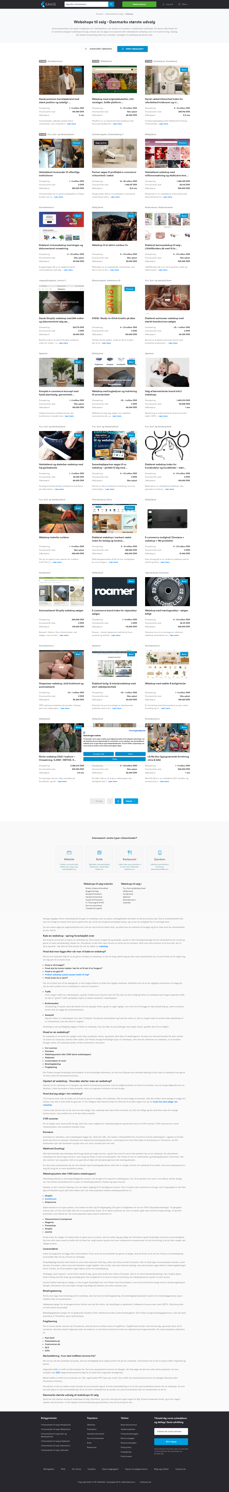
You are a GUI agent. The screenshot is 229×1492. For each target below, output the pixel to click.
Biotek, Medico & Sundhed (97, 888)
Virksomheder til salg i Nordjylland (56, 1424)
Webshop (91, 1424)
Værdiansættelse (128, 1429)
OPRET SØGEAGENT (134, 49)
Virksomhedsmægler (129, 1433)
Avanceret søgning (100, 48)
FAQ (63, 1469)
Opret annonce (139, 4)
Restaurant (91, 1447)
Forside (99, 14)
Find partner (126, 1447)
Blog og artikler (161, 1469)
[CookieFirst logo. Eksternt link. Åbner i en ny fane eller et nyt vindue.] (84, 733)
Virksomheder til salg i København (55, 1445)
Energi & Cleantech (94, 894)
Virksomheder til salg (114, 14)
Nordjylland (128, 894)
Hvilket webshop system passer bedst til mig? (67, 974)
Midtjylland (128, 891)
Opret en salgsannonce (136, 1469)
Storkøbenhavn (129, 899)
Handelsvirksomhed (94, 897)
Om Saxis (76, 1469)
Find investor (126, 1456)
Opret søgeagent (110, 1469)
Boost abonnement (129, 1424)
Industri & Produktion (94, 899)
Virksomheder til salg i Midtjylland (55, 1429)
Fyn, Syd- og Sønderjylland (134, 888)
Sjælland (126, 897)
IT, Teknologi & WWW (95, 902)
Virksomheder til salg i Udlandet (54, 1450)
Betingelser (48, 1469)
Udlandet (127, 902)
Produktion (91, 1429)
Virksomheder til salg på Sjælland (55, 1441)
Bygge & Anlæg (92, 891)
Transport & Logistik (94, 908)
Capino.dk (180, 1469)
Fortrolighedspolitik (137, 730)
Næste (129, 801)
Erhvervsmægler (128, 1438)
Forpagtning (126, 1452)
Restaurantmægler (128, 1442)
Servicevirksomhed (94, 905)
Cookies (91, 1469)
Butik (89, 1442)
